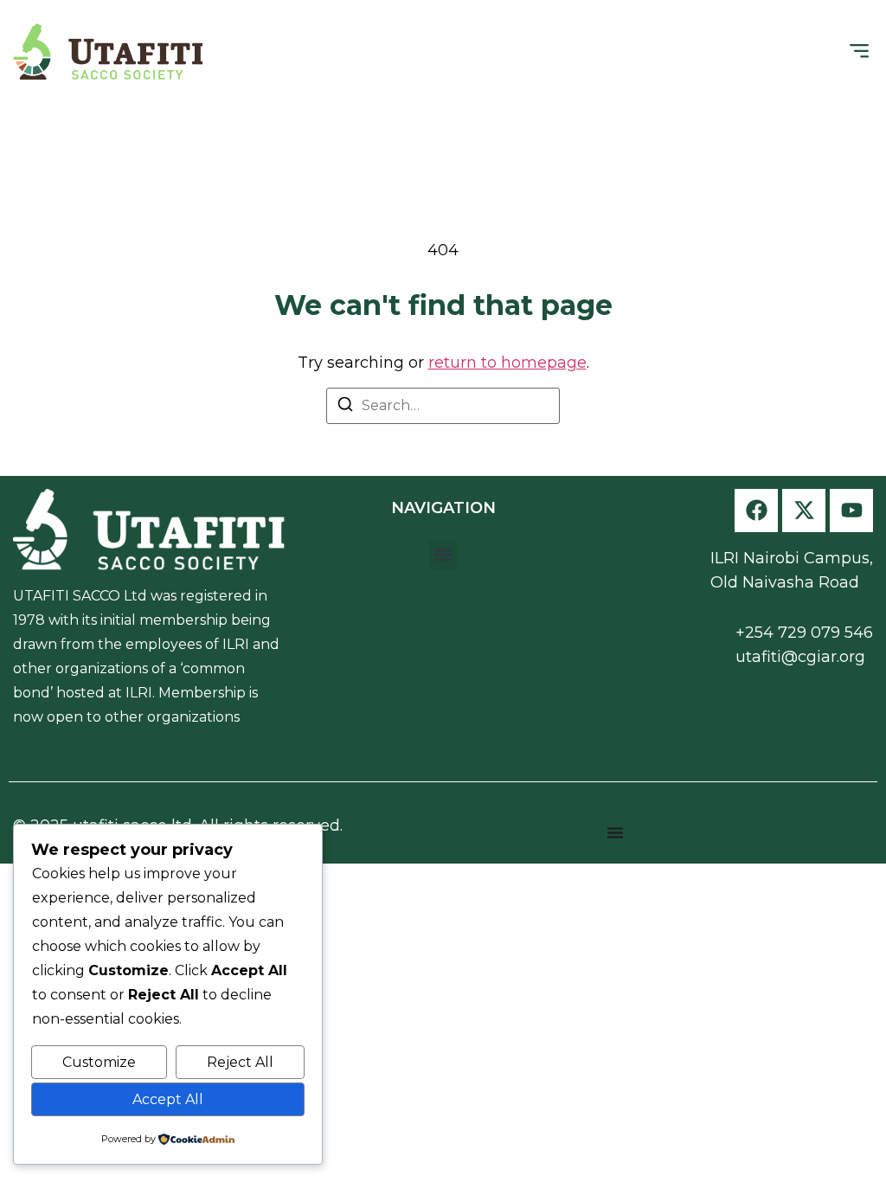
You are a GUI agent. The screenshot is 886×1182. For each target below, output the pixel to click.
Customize (99, 1062)
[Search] (345, 407)
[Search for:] (443, 406)
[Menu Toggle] (615, 832)
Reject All (240, 1062)
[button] (858, 51)
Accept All (167, 1099)
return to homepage (507, 362)
